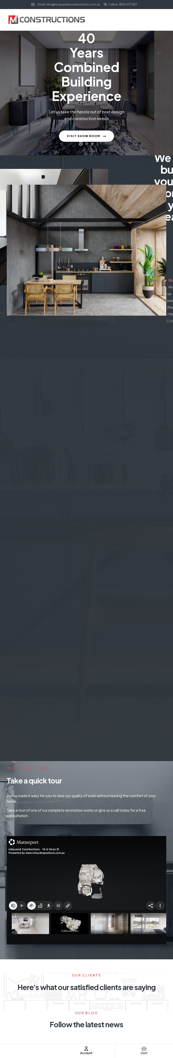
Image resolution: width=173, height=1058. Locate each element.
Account (86, 1053)
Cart (144, 1053)
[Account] (86, 1048)
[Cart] (144, 1048)
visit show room (84, 136)
